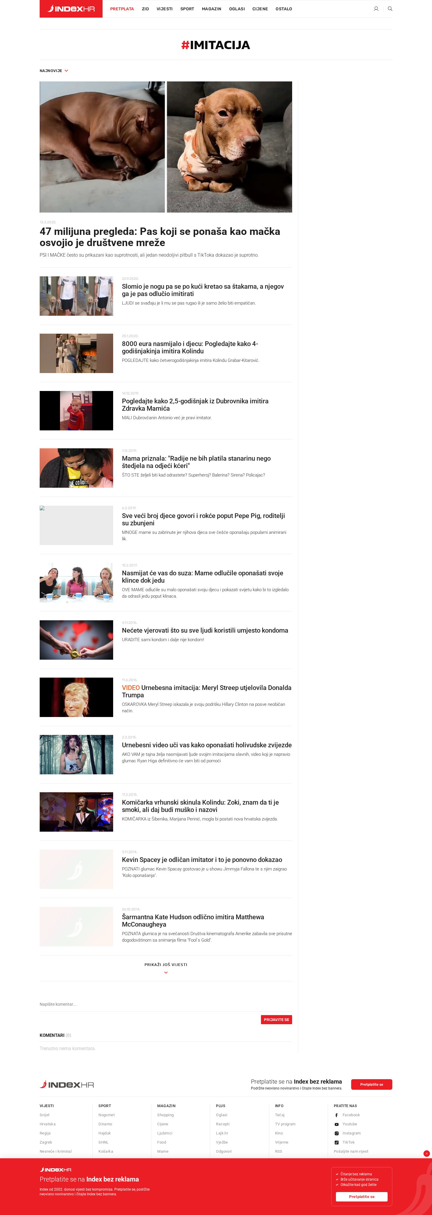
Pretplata (122, 8)
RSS (278, 1151)
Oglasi (237, 8)
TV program (285, 1124)
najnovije (51, 70)
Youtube (350, 1124)
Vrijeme (282, 1142)
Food (161, 1142)
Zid (145, 8)
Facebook (351, 1115)
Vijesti (165, 8)
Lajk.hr (222, 1133)
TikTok (349, 1142)
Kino (279, 1133)
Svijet (44, 1115)
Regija (45, 1133)
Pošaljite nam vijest (351, 1151)
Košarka (105, 1151)
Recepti (223, 1124)
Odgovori (224, 1151)
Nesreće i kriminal (56, 1151)
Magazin (166, 1106)
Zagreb (46, 1142)
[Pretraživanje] (388, 9)
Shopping (165, 1115)
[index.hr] (71, 9)
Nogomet (106, 1115)
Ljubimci (164, 1133)
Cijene (260, 8)
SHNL (103, 1142)
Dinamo (105, 1124)
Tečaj (280, 1115)
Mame (162, 1151)
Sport (187, 8)
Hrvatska (48, 1124)
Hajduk (104, 1133)
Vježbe (222, 1142)
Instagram (352, 1133)
